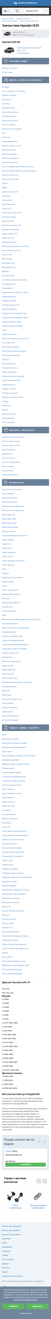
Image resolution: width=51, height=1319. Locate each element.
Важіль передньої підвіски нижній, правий (18, 756)
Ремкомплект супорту (10, 902)
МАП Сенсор (7, 259)
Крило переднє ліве (10, 590)
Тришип (5, 953)
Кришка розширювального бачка (15, 246)
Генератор (6, 137)
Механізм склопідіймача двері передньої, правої (21, 619)
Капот (4, 569)
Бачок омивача (8, 494)
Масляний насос (8, 263)
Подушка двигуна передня (12, 326)
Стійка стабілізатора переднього (15, 949)
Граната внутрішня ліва (11, 785)
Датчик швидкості (9, 450)
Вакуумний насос (8, 108)
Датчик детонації (9, 150)
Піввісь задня (7, 860)
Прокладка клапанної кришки (14, 351)
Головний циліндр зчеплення (13, 781)
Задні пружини (7, 798)
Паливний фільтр (9, 297)
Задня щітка (7, 548)
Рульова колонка (9, 919)
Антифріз (6, 87)
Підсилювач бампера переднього (15, 645)
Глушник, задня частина (11, 146)
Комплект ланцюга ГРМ (11, 225)
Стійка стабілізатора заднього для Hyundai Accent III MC (15, 1206)
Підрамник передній (10, 869)
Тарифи (5, 1255)
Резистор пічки (8, 674)
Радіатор (5, 359)
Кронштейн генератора (11, 250)
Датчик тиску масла (10, 175)
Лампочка (6, 598)
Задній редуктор (8, 802)
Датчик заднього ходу (11, 441)
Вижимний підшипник (10, 760)
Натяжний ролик (8, 284)
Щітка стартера (8, 422)
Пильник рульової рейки (12, 848)
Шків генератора (8, 414)
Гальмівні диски (8, 768)
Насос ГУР (6, 827)
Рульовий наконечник (10, 932)
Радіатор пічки (8, 666)
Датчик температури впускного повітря (18, 167)
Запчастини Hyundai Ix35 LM (29, 48)
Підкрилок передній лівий (12, 636)
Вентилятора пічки (9, 502)
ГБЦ (3, 133)
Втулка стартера (8, 125)
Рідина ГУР (6, 907)
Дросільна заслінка (10, 192)
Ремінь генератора (9, 372)
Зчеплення (6, 810)
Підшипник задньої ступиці (12, 873)
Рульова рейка (8, 923)
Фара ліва (6, 691)
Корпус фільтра (8, 238)
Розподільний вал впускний (13, 376)
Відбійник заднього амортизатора (15, 764)
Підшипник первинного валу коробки (17, 877)
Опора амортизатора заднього (14, 831)
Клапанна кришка (9, 217)
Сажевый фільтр (8, 385)
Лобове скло (7, 607)
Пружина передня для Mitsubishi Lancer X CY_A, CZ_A (38, 1206)
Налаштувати (25, 1313)
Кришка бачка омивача (11, 594)
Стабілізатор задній (10, 940)
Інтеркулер (6, 196)
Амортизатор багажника (12, 489)
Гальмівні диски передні (11, 772)
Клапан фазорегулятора (12, 213)
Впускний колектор (10, 120)
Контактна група (8, 458)
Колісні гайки (7, 72)
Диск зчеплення (8, 789)
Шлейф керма (7, 712)
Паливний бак (7, 288)
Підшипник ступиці (9, 881)
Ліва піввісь (7, 823)
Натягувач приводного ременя (14, 280)
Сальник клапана (9, 389)
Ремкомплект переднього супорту (15, 890)
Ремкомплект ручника (11, 898)
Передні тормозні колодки (13, 840)
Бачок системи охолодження (13, 91)
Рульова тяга (7, 928)
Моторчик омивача (10, 624)
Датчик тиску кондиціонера (13, 510)
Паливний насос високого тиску (15, 292)
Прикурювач (7, 657)
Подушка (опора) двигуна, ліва (14, 313)
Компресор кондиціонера (12, 577)
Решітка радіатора (9, 678)
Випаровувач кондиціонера (13, 506)
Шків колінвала (8, 418)
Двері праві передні (10, 527)
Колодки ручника (9, 814)
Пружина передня (9, 886)
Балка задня (7, 751)
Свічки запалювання (10, 475)
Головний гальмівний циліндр (14, 777)
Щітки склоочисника (10, 720)
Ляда (4, 615)
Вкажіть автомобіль (27, 3)
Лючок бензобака (9, 611)
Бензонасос (7, 99)
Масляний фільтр (9, 267)
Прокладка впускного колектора (15, 338)
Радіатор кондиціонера (11, 661)
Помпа (4, 330)
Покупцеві (6, 1251)
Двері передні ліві (9, 523)
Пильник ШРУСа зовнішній (12, 856)
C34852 (11, 1151)
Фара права (6, 695)
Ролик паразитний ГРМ (11, 380)
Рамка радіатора (8, 670)
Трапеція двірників (9, 686)
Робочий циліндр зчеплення (13, 911)
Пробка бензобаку (9, 334)
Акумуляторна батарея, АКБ (13, 437)
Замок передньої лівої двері (13, 561)
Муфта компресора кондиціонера (15, 628)
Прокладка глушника (10, 347)
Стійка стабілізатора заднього (14, 944)
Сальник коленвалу (10, 393)
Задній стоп (6, 544)
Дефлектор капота (9, 68)
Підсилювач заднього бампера (14, 649)
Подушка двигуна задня (11, 322)
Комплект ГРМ (8, 221)
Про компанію (7, 1259)
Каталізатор (7, 200)
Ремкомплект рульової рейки (14, 894)
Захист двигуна (8, 565)
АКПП (4, 735)
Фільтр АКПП (7, 957)
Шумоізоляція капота (10, 716)
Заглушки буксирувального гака (15, 536)
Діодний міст (7, 454)
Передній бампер (9, 632)
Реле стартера (7, 466)
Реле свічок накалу (9, 368)
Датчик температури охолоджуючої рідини (19, 171)
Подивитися (26, 1164)
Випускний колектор (10, 112)
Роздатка (6, 915)
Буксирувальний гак (10, 498)
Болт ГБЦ (6, 104)
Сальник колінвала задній (12, 397)
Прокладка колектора (11, 355)
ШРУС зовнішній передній (12, 974)
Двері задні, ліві (8, 515)
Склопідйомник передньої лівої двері (17, 682)
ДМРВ (4, 188)
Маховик (5, 271)
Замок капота (7, 556)
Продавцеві (7, 1247)
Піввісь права (7, 865)
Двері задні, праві (9, 519)
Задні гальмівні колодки (11, 793)
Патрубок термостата (11, 305)
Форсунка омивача (9, 707)
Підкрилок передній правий (13, 640)
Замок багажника (9, 552)
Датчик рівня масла (10, 162)
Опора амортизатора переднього (15, 835)
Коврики (5, 573)
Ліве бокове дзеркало (11, 603)
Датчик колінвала (9, 154)
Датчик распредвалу (10, 158)
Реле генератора (8, 364)
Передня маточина (9, 844)
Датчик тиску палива (10, 179)
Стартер (5, 401)
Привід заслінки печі (10, 653)
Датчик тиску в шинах (10, 445)
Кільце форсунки (8, 204)
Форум (5, 1272)
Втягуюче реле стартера (12, 129)
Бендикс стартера (9, 95)
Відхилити (37, 1306)
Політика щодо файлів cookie (25, 1300)
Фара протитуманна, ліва (12, 699)
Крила (4, 586)
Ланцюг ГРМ (7, 255)
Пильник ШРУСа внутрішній (13, 852)
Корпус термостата (10, 234)
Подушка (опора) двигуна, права (15, 318)
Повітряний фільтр (9, 309)
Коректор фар (8, 582)
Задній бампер (7, 540)
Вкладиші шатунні (9, 116)
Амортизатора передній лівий (14, 747)
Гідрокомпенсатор (9, 141)
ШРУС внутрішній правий (12, 969)
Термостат (6, 406)
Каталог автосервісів (11, 1230)
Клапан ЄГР (6, 209)
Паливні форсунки (9, 301)
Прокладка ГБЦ (8, 343)
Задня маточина (8, 806)
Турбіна (5, 410)
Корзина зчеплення (10, 819)
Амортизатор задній (10, 739)
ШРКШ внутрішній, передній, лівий (15, 965)
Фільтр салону (8, 703)
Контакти (5, 1268)
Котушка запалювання (11, 462)
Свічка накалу (7, 471)
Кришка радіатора (9, 242)
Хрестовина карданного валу (14, 961)
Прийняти (13, 1306)
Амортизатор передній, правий (14, 743)
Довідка (5, 1264)
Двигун (5, 183)
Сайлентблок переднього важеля (15, 936)
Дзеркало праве (8, 531)
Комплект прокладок (10, 229)
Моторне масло (8, 276)
